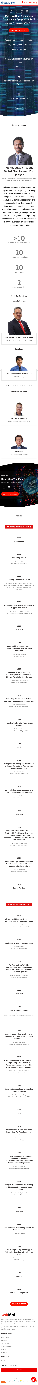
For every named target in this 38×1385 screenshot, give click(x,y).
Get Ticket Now (30, 2)
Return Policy (4, 1340)
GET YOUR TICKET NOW (19, 30)
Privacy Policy (5, 1337)
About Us (3, 1349)
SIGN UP (19, 1370)
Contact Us (4, 1352)
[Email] (17, 108)
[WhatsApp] (25, 108)
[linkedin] (21, 108)
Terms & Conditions (6, 1343)
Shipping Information (6, 1346)
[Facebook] (12, 108)
